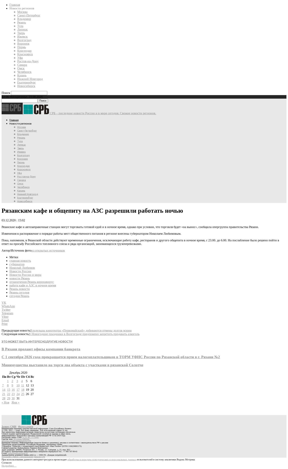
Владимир (24, 19)
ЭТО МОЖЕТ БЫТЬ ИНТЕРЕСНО (24, 341)
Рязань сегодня (19, 292)
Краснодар (24, 50)
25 (22, 394)
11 (22, 385)
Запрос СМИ (9, 426)
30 (13, 398)
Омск (20, 68)
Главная (14, 4)
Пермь (21, 47)
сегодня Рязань (19, 296)
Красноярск (25, 54)
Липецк (22, 29)
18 (22, 389)
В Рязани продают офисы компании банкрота (41, 349)
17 (18, 389)
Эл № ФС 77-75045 (30, 437)
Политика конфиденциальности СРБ (16, 441)
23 (13, 394)
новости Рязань (19, 278)
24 (18, 394)
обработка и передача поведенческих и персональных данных (101, 459)
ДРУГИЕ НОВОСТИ (59, 341)
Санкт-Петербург (28, 15)
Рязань (21, 22)
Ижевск (22, 36)
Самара (22, 64)
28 (3, 398)
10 (18, 385)
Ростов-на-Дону (28, 61)
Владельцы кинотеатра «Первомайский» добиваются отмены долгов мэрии (81, 330)
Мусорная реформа (21, 439)
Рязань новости (19, 289)
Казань (21, 75)
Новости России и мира (25, 274)
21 (3, 394)
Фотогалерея (25, 426)
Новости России (20, 271)
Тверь (21, 33)
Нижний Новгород (30, 79)
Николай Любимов (22, 267)
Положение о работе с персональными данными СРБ (23, 457)
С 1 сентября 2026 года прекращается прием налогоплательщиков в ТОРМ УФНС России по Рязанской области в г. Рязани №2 (111, 357)
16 (13, 389)
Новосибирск (26, 86)
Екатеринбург (26, 82)
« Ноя (5, 402)
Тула (20, 26)
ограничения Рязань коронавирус (31, 282)
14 (3, 389)
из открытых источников (48, 250)
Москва (22, 12)
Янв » (15, 402)
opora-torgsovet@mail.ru (18, 453)
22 (8, 394)
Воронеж (23, 43)
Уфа (20, 57)
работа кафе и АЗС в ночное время (32, 285)
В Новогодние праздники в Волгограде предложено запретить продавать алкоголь (84, 334)
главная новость (20, 260)
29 (8, 398)
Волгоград (24, 40)
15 (8, 389)
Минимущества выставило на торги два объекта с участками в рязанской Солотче (72, 365)
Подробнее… (9, 465)
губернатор (16, 264)
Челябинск (24, 72)
